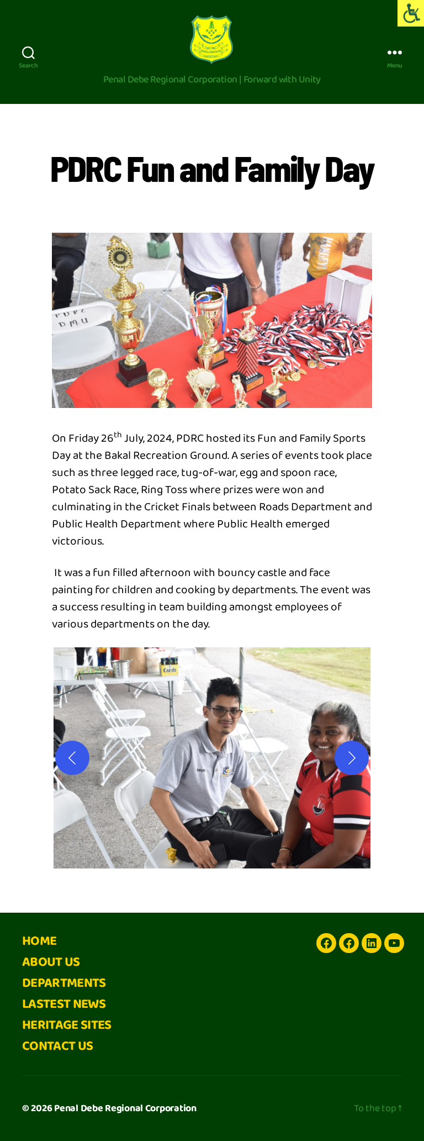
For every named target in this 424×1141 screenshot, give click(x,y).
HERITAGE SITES (67, 1025)
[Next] (352, 758)
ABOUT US (51, 962)
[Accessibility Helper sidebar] (411, 13)
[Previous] (72, 758)
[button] (212, 757)
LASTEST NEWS (63, 1004)
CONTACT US (57, 1046)
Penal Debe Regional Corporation (125, 1108)
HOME (39, 941)
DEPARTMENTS (64, 983)
